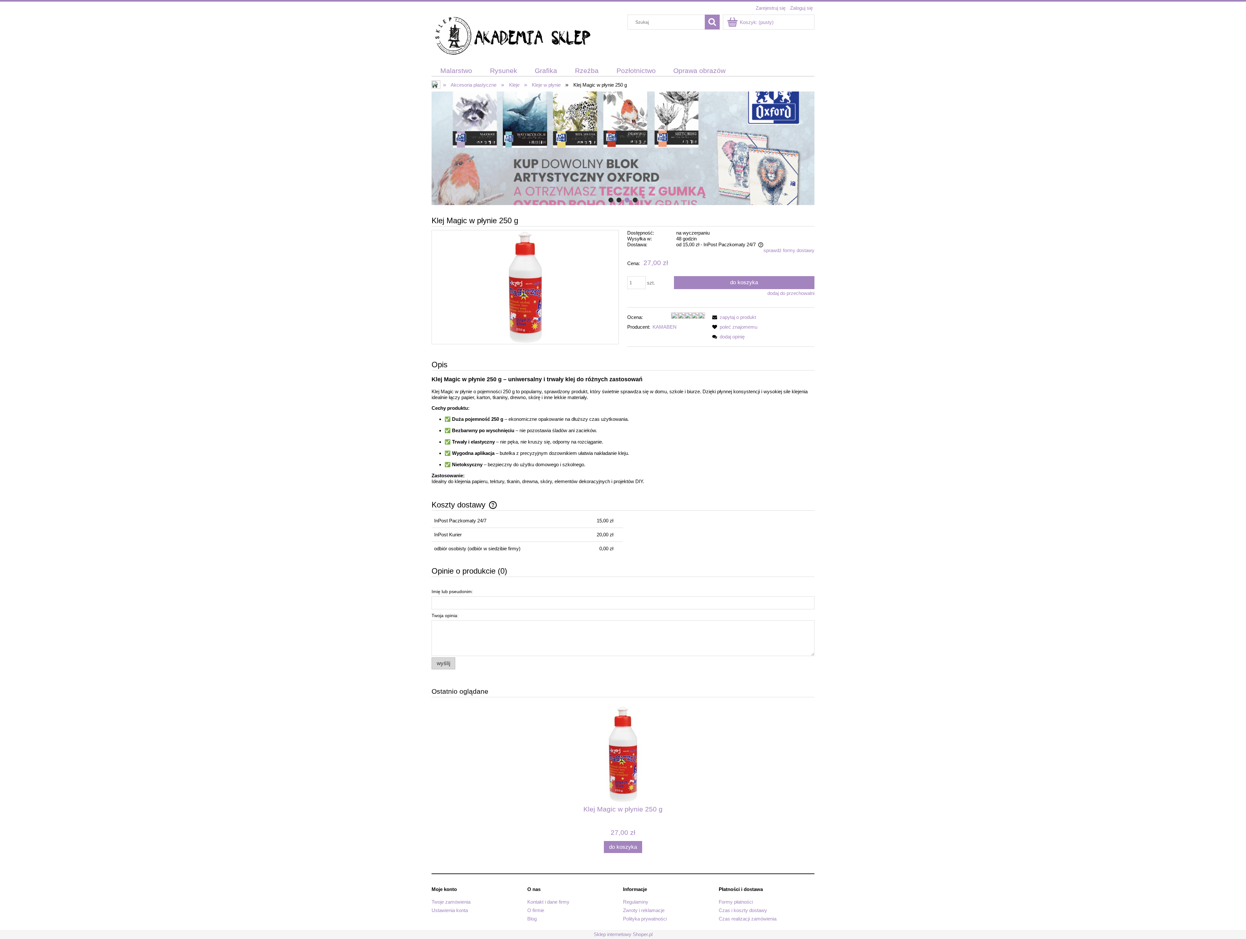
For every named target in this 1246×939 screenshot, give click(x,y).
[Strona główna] (513, 36)
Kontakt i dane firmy (548, 902)
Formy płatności (736, 902)
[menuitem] (456, 71)
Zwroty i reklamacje (644, 910)
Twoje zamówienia (451, 902)
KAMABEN (665, 327)
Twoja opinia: (445, 615)
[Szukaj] (712, 22)
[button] (733, 317)
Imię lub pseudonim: (452, 591)
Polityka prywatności (645, 918)
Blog (532, 918)
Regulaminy (635, 902)
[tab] (610, 200)
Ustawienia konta (450, 910)
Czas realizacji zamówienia (747, 918)
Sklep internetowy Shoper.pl (623, 934)
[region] (623, 148)
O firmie (535, 910)
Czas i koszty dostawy (743, 910)
